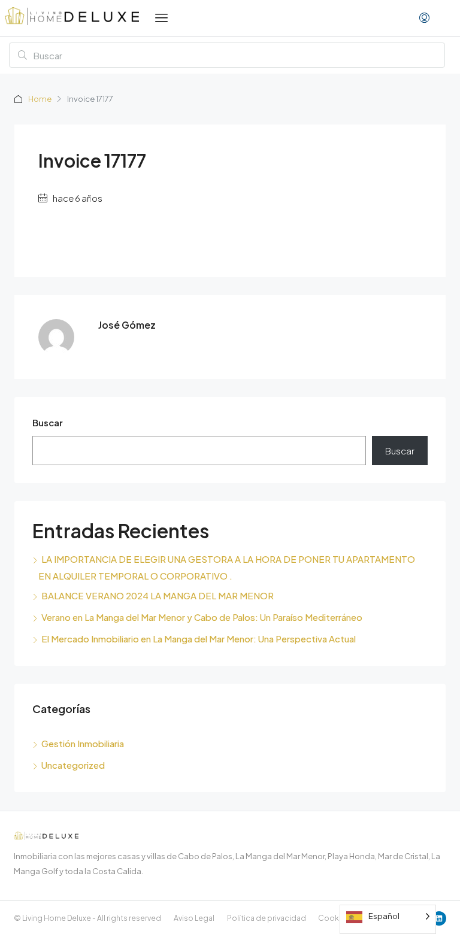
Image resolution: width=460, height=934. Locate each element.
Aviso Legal (194, 918)
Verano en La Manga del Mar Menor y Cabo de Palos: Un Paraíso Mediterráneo (201, 617)
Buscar (47, 422)
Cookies (334, 918)
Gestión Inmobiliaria (82, 743)
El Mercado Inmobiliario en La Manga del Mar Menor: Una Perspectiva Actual (198, 638)
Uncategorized (73, 765)
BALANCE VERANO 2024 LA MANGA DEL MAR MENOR (157, 595)
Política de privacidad (266, 918)
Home (40, 99)
